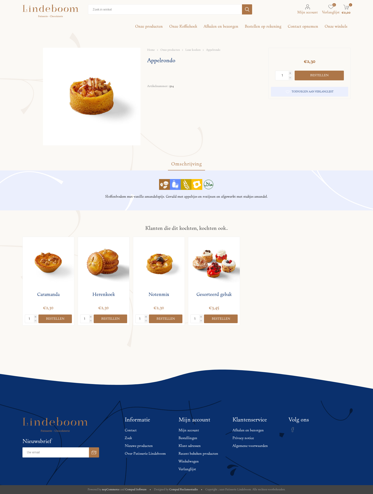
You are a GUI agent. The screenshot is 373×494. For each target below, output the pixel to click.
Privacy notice (243, 438)
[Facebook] (292, 429)
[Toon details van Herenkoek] (104, 263)
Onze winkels (336, 26)
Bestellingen (188, 438)
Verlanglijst (187, 469)
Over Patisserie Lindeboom (145, 454)
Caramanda (48, 294)
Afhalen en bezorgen (248, 430)
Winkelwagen (189, 462)
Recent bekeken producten (198, 454)
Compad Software (136, 489)
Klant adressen (190, 446)
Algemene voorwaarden (250, 446)
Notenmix (159, 294)
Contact (131, 430)
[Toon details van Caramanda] (48, 263)
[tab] (186, 164)
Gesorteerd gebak (214, 294)
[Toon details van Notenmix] (159, 263)
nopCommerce (111, 489)
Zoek (128, 438)
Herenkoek (103, 294)
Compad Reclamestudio (183, 489)
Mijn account (307, 12)
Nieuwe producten (139, 446)
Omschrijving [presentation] (186, 164)
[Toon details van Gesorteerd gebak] (214, 263)
